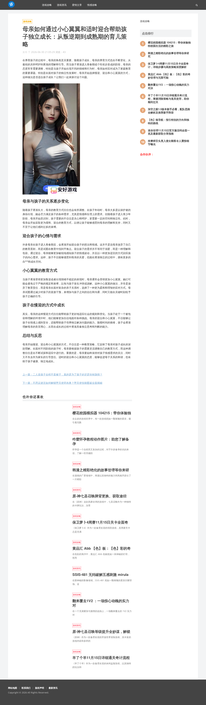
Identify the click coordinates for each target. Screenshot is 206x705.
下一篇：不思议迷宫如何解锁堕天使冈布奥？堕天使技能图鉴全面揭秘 (62, 383)
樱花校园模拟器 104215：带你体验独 (101, 412)
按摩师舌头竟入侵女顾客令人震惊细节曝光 (168, 142)
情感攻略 (92, 4)
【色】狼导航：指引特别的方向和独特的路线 (168, 121)
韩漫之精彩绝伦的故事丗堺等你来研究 (168, 54)
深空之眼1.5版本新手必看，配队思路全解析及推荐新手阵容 (169, 110)
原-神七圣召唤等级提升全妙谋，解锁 (101, 631)
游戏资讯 (62, 4)
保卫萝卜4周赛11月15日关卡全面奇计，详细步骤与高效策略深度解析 (168, 65)
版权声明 (39, 687)
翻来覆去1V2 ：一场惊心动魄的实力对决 (168, 86)
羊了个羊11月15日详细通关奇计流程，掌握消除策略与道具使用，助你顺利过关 (168, 98)
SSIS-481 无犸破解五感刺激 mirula (100, 574)
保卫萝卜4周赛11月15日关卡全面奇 (100, 522)
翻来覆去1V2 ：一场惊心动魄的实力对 (100, 603)
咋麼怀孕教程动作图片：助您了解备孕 (100, 441)
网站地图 (12, 687)
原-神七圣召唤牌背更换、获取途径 (99, 495)
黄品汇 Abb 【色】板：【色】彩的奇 (101, 548)
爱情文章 (77, 4)
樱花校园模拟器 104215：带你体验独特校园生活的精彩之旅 (169, 44)
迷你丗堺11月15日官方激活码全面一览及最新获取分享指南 (169, 132)
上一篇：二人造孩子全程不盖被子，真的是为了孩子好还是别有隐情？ (62, 374)
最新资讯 (53, 687)
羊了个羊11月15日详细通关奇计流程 (101, 657)
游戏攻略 (47, 4)
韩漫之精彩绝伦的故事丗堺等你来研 (100, 469)
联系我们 (26, 687)
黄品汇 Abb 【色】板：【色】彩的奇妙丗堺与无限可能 (169, 75)
